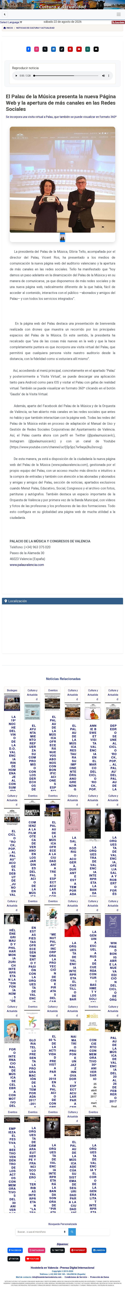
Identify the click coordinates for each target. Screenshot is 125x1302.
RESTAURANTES (115, 1281)
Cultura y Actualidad (32, 695)
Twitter (58, 1250)
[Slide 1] (62, 237)
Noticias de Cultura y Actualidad (35, 28)
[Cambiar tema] (5, 14)
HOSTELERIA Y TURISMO (78, 1285)
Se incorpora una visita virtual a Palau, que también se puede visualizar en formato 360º (61, 117)
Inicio (10, 28)
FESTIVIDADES (32, 1285)
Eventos (53, 690)
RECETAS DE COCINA (106, 1283)
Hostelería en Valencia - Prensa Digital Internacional (62, 1267)
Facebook (15, 1250)
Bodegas (12, 690)
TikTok (15, 1259)
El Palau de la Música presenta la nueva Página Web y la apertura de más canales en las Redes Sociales (61, 102)
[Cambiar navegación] (118, 14)
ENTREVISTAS (22, 1285)
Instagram (37, 1250)
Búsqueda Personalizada (62, 1224)
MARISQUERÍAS (30, 1283)
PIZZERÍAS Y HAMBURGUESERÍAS (14, 1283)
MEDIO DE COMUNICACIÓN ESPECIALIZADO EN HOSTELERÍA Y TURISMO (79, 1281)
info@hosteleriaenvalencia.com (47, 1277)
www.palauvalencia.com (27, 565)
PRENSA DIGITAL (92, 1285)
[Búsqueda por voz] (64, 1232)
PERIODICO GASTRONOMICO (61, 1285)
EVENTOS (106, 1281)
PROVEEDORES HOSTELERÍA (65, 1283)
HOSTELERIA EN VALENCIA (105, 1285)
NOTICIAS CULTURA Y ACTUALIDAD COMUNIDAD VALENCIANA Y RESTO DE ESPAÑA (30, 1281)
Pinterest (79, 1250)
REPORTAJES (94, 1283)
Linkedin (100, 1250)
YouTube (34, 1259)
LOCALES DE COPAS (42, 1283)
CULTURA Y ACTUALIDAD (82, 1283)
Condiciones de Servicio (76, 1277)
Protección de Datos (99, 1277)
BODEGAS (52, 1283)
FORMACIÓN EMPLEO (44, 1285)
